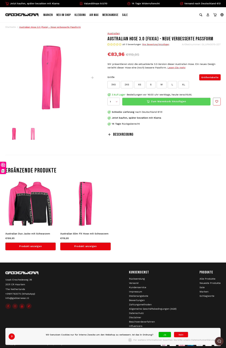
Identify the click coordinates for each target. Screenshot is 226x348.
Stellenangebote (138, 296)
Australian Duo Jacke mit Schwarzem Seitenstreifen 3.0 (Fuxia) (27, 234)
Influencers (135, 326)
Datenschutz (136, 313)
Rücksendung (137, 278)
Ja (165, 334)
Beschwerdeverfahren (142, 321)
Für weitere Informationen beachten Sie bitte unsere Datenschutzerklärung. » (175, 340)
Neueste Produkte (210, 283)
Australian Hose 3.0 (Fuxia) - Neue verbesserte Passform (50, 27)
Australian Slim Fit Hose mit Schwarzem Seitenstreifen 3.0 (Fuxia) (84, 234)
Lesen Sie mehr (176, 67)
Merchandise (110, 15)
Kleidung (80, 15)
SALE (125, 15)
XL (183, 84)
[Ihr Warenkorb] (215, 14)
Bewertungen (137, 300)
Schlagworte (207, 296)
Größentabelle (210, 77)
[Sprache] (222, 14)
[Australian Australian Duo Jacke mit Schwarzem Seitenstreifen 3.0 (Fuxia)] (30, 204)
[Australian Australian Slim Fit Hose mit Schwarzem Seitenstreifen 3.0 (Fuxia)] (85, 204)
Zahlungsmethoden (140, 304)
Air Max (94, 15)
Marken (48, 15)
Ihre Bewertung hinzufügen (155, 44)
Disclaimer (135, 317)
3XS (113, 84)
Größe (111, 77)
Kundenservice (137, 287)
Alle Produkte (207, 278)
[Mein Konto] (208, 14)
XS (139, 84)
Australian (113, 33)
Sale (202, 287)
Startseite (10, 27)
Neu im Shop (63, 15)
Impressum (135, 291)
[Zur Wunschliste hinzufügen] (217, 101)
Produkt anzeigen (30, 246)
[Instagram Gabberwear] (15, 306)
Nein (181, 334)
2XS (127, 84)
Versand (133, 283)
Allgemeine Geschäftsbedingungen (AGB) (152, 308)
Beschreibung (123, 134)
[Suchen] (200, 14)
